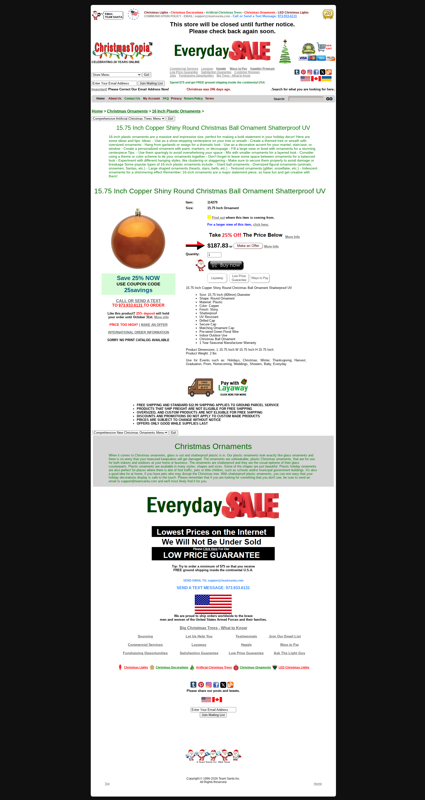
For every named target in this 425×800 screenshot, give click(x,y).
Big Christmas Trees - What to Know (213, 628)
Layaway (207, 68)
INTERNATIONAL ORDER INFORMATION (138, 332)
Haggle (246, 645)
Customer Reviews (247, 72)
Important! (99, 89)
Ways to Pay (289, 645)
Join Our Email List (285, 636)
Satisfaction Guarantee (216, 72)
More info (161, 317)
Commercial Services (184, 68)
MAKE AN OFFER (154, 325)
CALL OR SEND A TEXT (138, 301)
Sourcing (145, 636)
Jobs (173, 75)
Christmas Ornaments (127, 111)
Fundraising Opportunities (196, 75)
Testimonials (246, 636)
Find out (218, 217)
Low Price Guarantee (184, 72)
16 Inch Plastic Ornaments (176, 111)
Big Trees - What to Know (233, 75)
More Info (292, 237)
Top (107, 783)
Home (97, 111)
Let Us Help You (199, 636)
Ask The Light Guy (289, 653)
